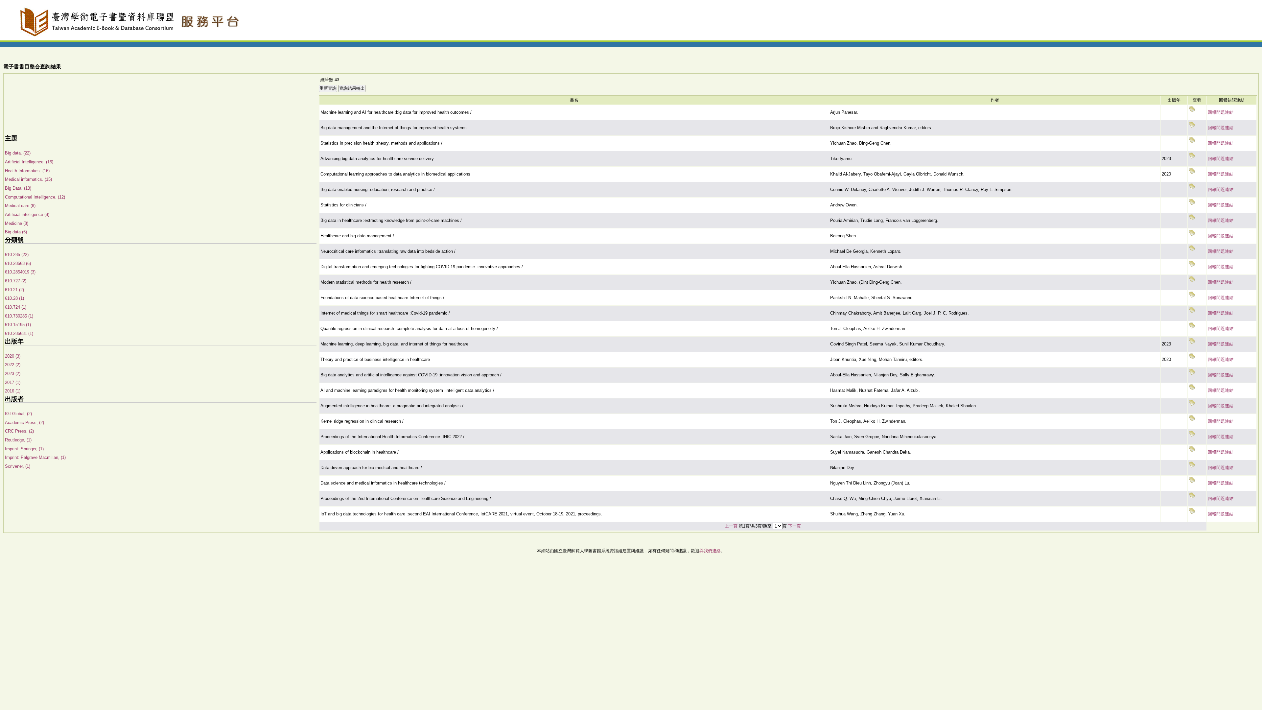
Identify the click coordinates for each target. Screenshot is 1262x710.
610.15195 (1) (18, 324)
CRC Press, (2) (19, 431)
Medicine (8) (16, 223)
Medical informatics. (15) (28, 179)
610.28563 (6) (18, 263)
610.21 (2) (14, 289)
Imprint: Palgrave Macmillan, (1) (35, 457)
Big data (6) (16, 231)
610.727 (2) (15, 280)
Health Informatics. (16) (27, 170)
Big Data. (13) (18, 188)
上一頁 (731, 526)
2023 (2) (12, 373)
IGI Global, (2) (18, 413)
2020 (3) (12, 356)
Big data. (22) (18, 153)
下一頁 (794, 526)
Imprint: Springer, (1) (24, 448)
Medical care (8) (20, 205)
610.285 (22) (17, 254)
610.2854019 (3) (20, 272)
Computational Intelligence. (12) (35, 197)
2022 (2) (12, 364)
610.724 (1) (15, 307)
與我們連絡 (710, 550)
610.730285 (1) (19, 316)
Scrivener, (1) (17, 466)
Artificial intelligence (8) (27, 214)
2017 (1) (12, 382)
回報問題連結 (1220, 112)
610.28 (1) (14, 298)
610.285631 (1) (19, 333)
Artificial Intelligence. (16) (29, 161)
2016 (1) (12, 391)
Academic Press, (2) (24, 422)
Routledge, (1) (18, 440)
